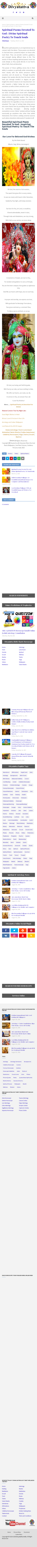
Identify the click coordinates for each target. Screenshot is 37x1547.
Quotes (27, 836)
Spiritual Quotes (18, 852)
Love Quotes (23, 820)
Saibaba (18, 842)
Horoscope (18, 801)
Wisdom (27, 861)
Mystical (27, 826)
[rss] (31, 935)
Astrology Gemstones (15, 1061)
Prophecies (6, 836)
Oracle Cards (28, 829)
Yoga (21, 434)
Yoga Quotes (6, 868)
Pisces (17, 833)
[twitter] (16, 12)
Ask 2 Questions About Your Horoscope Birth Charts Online (21, 898)
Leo (22, 817)
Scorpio (24, 845)
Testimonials (5, 1513)
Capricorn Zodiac (24, 1108)
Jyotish (31, 810)
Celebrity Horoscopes (10, 434)
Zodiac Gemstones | (28, 432)
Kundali (18, 813)
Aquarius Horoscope (7, 1110)
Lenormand (22, 650)
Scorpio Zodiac (23, 1105)
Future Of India (20, 788)
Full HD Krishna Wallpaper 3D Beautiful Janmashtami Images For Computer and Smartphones (22, 479)
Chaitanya (5, 41)
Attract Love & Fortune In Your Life (13, 418)
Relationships (22, 839)
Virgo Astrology (23, 1103)
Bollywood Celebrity (17, 778)
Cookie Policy (18, 1534)
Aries (31, 772)
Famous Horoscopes (8, 788)
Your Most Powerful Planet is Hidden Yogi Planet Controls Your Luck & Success (23, 732)
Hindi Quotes (6, 798)
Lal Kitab (16, 817)
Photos (5, 833)
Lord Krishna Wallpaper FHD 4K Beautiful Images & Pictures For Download (21, 490)
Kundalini (25, 813)
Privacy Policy (17, 1532)
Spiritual (21, 652)
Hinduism (24, 798)
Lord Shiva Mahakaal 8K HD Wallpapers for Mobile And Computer (23, 906)
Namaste (14, 829)
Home (3, 24)
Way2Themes (17, 1542)
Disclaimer (27, 1532)
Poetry (16, 453)
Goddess (5, 794)
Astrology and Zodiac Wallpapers (12, 422)
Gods (11, 794)
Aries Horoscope (6, 1098)
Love (4, 820)
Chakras (5, 785)
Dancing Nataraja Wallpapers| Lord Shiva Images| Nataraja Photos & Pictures (22, 711)
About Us (21, 1513)
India (19, 807)
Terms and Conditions (25, 1516)
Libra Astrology (6, 1105)
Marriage (12, 823)
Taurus (16, 855)
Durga (30, 785)
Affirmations (15, 772)
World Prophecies (7, 864)
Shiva (4, 849)
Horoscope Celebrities (8, 1071)
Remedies (5, 842)
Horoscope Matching (8, 804)
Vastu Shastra (15, 432)
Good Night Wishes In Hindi (10, 414)
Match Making (20, 823)
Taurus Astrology (23, 1098)
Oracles (4, 652)
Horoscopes (6, 807)
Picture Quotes (7, 1077)
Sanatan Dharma (7, 845)
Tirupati (23, 855)
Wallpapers (22, 662)
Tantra (26, 434)
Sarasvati (17, 845)
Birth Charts (23, 775)
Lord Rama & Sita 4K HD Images (12, 426)
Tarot (20, 430)
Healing (17, 794)
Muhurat (19, 826)
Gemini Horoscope (7, 1100)
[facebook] (13, 12)
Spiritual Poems (10, 24)
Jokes (24, 810)
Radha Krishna (7, 839)
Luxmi (31, 820)
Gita (31, 791)
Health (24, 794)
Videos (4, 662)
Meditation (5, 664)
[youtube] (23, 935)
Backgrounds (13, 775)
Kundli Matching (7, 817)
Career (14, 782)
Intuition (13, 810)
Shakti (30, 845)
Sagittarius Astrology (8, 1108)
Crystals (24, 785)
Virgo (30, 858)
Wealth (13, 861)
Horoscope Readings (21, 804)
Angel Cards (24, 772)
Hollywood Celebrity (8, 801)
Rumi (12, 842)
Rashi (14, 839)
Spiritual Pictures (24, 849)
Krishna (10, 453)
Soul (10, 849)
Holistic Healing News (25, 1511)
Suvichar (27, 852)
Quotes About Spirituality (25, 1077)
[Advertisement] (18, 571)
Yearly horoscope (18, 864)
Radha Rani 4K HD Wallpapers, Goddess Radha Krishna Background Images (23, 722)
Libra (27, 817)
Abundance (6, 772)
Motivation (12, 826)
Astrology (14, 430)
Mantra (18, 437)
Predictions (30, 833)
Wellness (21, 655)
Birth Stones (6, 778)
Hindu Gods (16, 798)
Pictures (11, 833)
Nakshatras (6, 829)
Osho (22, 1074)
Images (14, 807)
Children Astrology (15, 785)
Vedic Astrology (17, 858)
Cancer (27, 778)
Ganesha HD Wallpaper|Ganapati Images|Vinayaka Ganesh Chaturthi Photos (22, 756)
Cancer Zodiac (23, 1100)
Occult (31, 434)
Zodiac (14, 868)
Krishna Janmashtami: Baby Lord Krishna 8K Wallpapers (22, 881)
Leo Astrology (6, 1103)
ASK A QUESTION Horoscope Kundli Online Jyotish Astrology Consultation (18, 632)
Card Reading (6, 782)
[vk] (6, 935)
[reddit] (23, 930)
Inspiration (6, 810)
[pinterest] (24, 12)
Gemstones (25, 791)
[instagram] (20, 12)
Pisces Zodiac (23, 1110)
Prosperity (13, 836)
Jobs (19, 810)
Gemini (17, 791)
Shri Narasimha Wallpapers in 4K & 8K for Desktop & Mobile (23, 914)
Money (5, 826)
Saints (24, 842)
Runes (3, 659)
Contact (4, 1516)
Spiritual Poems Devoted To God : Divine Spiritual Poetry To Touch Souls (23, 470)
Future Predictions (8, 791)
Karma (5, 813)
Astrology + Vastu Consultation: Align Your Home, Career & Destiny (23, 890)
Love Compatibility (13, 820)
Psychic (21, 836)
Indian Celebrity (27, 807)
